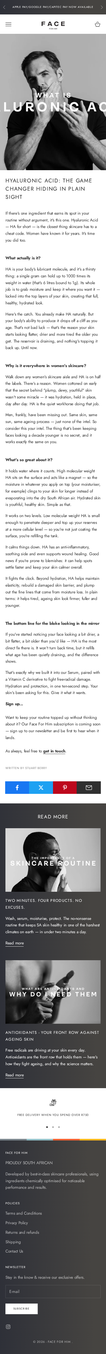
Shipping (13, 1242)
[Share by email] (89, 788)
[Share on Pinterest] (65, 788)
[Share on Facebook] (17, 788)
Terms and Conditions (23, 1213)
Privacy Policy (16, 1223)
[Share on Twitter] (41, 788)
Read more (14, 943)
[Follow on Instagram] (8, 1326)
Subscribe (21, 1309)
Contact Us (14, 1251)
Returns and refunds (22, 1232)
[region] (53, 1108)
